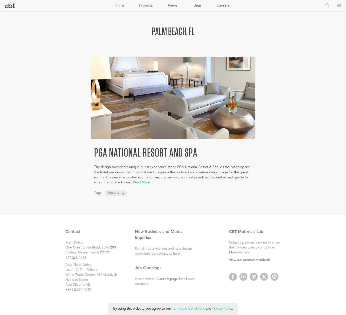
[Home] (9, 6)
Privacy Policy (222, 309)
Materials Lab (239, 252)
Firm (120, 6)
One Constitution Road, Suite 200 (90, 247)
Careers (223, 6)
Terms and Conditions (188, 309)
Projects (146, 6)
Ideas (197, 6)
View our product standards (249, 260)
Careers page (168, 279)
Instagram (274, 277)
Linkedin (243, 277)
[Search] (327, 6)
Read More (141, 182)
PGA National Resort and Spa (145, 152)
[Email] (339, 6)
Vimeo (254, 277)
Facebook (233, 277)
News (172, 6)
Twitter (264, 277)
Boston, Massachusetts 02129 (87, 252)
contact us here (168, 253)
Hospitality (115, 193)
